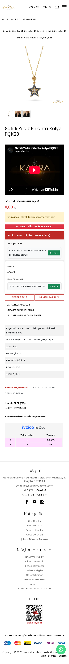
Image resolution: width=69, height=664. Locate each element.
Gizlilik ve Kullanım (34, 579)
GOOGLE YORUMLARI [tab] (43, 387)
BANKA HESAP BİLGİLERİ (18, 304)
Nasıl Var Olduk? (34, 557)
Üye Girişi (34, 6)
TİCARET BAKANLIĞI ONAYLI (21, 310)
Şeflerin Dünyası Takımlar (35, 539)
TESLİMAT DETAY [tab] (14, 393)
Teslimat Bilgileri (34, 570)
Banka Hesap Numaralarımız (34, 588)
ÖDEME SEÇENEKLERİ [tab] (16, 387)
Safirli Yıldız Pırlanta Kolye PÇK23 (34, 37)
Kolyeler (28, 31)
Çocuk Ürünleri (34, 534)
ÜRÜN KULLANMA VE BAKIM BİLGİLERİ (24, 315)
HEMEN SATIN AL (49, 297)
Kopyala (54, 253)
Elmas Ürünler (34, 525)
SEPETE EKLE (19, 297)
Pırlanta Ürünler (11, 31)
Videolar (34, 584)
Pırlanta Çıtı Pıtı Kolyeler (50, 31)
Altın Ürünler (34, 521)
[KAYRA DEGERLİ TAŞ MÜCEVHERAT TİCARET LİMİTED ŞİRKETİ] (8, 7)
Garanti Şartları (34, 575)
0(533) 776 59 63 (37, 495)
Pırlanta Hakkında (34, 561)
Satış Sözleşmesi (34, 566)
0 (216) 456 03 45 (37, 490)
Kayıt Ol (47, 6)
